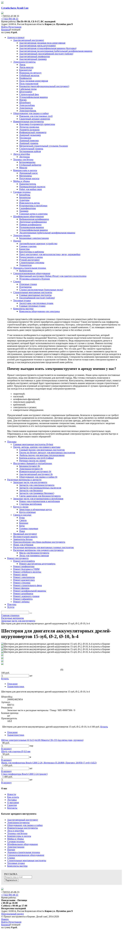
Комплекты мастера (17, 866)
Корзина (5, 29)
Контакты (12, 808)
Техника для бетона (17, 833)
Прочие (11, 849)
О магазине (13, 802)
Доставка (12, 799)
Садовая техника (15, 841)
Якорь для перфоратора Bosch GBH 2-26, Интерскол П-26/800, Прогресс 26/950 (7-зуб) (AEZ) (49, 762)
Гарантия (12, 805)
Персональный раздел (12, 914)
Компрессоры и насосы (19, 836)
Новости (11, 794)
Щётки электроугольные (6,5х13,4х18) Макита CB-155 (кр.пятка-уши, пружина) (42, 740)
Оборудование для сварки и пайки (25, 825)
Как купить (13, 797)
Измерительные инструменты (22, 828)
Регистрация (14, 27)
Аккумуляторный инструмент (22, 820)
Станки (11, 857)
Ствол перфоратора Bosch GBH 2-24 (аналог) (24, 774)
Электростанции (15, 847)
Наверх (5, 919)
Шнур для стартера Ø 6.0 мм (15, 751)
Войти (4, 27)
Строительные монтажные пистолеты (26, 860)
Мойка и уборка (15, 838)
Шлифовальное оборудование (22, 844)
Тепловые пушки (16, 863)
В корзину (6, 748)
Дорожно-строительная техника (23, 852)
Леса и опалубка (15, 830)
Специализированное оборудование (25, 855)
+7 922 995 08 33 (9, 18)
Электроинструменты (18, 822)
